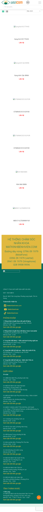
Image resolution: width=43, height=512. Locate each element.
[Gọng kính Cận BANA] (21, 63)
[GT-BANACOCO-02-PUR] (21, 99)
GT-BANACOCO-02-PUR (22, 112)
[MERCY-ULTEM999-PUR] (21, 208)
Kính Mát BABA (21, 184)
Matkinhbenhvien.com (14, 305)
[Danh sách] (7, 10)
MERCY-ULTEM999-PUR (21, 221)
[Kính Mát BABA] (21, 172)
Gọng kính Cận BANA (21, 75)
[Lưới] (3, 10)
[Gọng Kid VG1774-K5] (21, 26)
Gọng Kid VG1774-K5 (21, 39)
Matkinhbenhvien (13, 309)
